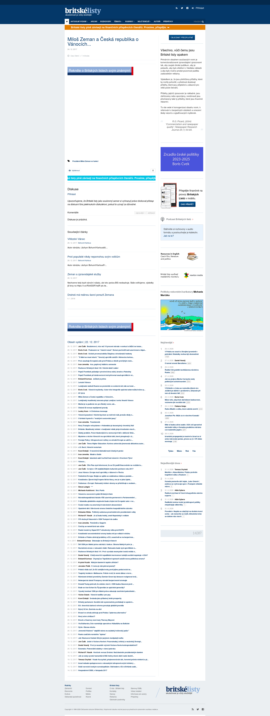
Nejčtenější (166, 342)
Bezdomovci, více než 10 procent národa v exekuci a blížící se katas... (114, 346)
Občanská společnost (73, 696)
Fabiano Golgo (180, 406)
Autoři (157, 21)
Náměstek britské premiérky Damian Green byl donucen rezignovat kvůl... (107, 576)
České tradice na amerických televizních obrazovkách (100, 505)
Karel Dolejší (83, 451)
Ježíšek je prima (99, 379)
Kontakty (113, 691)
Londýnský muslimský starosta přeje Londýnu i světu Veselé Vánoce (105, 400)
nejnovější (140, 212)
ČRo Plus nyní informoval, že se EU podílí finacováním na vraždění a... (114, 465)
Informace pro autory (139, 694)
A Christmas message (98, 411)
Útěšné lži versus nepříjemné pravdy (93, 407)
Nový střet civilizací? (86, 616)
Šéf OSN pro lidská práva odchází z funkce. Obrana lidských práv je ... (106, 544)
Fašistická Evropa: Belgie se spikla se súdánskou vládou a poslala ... (105, 476)
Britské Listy (183, 690)
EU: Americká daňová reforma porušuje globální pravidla (101, 605)
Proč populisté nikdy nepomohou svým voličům (94, 256)
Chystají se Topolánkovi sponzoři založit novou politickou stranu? (119, 558)
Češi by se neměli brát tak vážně (91, 526)
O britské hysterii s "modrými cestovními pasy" (97, 418)
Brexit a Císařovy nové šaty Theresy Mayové (96, 620)
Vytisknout (75, 170)
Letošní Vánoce (84, 382)
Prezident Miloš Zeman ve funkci (85, 161)
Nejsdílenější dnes (170, 463)
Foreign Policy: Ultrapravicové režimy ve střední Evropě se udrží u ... (105, 440)
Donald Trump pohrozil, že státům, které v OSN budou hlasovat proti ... (106, 584)
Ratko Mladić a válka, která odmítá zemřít (183, 409)
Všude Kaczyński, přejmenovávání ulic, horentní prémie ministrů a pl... (120, 659)
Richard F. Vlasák (85, 515)
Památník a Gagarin (98, 523)
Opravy (112, 694)
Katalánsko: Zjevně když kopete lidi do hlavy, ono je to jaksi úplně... (104, 479)
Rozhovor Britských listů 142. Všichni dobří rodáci (98, 368)
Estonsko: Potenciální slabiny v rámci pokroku (96, 648)
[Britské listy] (100, 71)
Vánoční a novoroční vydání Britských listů (95, 494)
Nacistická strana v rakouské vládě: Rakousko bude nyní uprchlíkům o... (107, 548)
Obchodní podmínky (117, 699)
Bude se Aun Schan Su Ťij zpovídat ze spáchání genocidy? (101, 587)
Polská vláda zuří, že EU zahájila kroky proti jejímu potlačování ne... (105, 569)
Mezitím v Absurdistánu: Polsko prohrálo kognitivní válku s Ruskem (181, 473)
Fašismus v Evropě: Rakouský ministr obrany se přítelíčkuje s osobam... (107, 483)
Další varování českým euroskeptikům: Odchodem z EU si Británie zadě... (107, 666)
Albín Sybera (180, 490)
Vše (194, 451)
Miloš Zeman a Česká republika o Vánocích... (96, 397)
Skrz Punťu (100, 490)
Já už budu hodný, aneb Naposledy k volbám (111, 515)
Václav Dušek (83, 594)
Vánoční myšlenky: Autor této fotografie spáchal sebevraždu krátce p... (116, 389)
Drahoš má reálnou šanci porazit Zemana (91, 294)
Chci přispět (187, 204)
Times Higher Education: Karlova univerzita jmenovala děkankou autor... (115, 443)
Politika (88, 691)
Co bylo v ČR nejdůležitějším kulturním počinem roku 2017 (110, 469)
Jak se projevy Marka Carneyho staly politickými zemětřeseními (180, 380)
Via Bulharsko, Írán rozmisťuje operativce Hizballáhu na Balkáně (104, 623)
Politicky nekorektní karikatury (182, 293)
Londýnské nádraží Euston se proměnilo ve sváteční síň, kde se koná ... (106, 386)
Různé (88, 696)
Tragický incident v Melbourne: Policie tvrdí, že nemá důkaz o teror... (105, 573)
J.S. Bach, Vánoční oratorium (90, 447)
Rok (187, 451)
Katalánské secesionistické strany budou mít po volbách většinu (104, 533)
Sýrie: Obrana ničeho (86, 627)
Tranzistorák (95, 422)
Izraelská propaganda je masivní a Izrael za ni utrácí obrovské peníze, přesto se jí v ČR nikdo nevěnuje (183, 439)
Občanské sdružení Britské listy (92, 709)
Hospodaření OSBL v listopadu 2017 (92, 670)
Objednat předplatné (182, 37)
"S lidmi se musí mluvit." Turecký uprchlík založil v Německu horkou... (106, 357)
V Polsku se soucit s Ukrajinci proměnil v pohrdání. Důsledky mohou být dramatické (182, 354)
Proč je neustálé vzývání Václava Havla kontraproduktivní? (113, 645)
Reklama (113, 696)
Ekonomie (68, 691)
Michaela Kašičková (86, 490)
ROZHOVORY (105, 21)
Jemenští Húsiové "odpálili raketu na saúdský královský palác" (103, 630)
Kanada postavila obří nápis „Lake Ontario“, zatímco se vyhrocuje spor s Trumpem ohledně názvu (183, 484)
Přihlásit (199, 8)
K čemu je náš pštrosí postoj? (103, 566)
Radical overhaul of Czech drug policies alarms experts (183, 494)
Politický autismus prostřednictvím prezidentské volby (114, 512)
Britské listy (84, 12)
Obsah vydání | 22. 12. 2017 (83, 342)
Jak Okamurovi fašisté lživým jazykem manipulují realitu (100, 638)
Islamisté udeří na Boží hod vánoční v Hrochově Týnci (111, 458)
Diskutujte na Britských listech (104, 540)
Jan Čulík (82, 346)
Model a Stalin (95, 454)
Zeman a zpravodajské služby (84, 274)
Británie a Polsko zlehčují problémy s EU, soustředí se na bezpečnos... (106, 537)
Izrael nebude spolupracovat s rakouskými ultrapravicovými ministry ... (106, 663)
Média (88, 694)
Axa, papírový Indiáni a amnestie (103, 364)
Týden (170, 451)
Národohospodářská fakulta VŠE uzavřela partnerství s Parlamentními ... (107, 497)
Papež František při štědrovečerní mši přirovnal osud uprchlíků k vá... (106, 375)
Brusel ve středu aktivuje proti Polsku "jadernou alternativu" (102, 612)
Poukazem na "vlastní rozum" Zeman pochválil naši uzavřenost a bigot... (117, 350)
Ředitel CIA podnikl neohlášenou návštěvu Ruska (182, 371)
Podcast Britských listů (179, 219)
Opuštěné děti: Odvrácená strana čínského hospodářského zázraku (105, 508)
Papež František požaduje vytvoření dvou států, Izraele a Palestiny (104, 371)
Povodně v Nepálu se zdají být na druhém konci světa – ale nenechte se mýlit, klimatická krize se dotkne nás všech (183, 514)
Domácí (89, 688)
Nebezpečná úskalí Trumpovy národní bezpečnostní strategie (102, 580)
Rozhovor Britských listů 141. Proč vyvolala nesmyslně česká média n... (107, 551)
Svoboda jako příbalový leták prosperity (106, 598)
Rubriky (129, 21)
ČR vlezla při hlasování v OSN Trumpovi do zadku (98, 519)
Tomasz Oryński (84, 659)
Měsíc (179, 451)
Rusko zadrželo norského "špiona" (92, 634)
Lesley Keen (83, 411)
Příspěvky (168, 21)
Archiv (94, 21)
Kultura (67, 694)
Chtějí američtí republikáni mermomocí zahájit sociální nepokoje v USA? (119, 555)
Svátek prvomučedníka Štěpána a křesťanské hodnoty (110, 353)
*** (92, 487)
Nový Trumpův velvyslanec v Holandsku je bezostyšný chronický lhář (106, 425)
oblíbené (151, 212)
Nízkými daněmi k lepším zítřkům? (104, 562)
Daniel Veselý (83, 555)
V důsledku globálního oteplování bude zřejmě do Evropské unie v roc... (106, 501)
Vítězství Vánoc (76, 239)
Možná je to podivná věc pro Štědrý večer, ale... (97, 404)
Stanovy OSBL (136, 688)
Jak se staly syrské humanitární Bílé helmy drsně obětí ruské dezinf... (106, 656)
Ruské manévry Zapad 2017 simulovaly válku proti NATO (101, 530)
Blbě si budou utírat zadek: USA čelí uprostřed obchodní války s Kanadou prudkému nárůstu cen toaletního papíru (183, 427)
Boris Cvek (82, 350)
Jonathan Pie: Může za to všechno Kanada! (182, 416)
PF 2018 (81, 393)
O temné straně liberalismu (178, 363)
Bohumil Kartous (84, 243)
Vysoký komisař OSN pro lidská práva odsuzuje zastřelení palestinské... (107, 591)
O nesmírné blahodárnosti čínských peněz (106, 451)
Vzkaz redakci (136, 691)
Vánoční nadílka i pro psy (101, 594)
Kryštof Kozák (84, 562)
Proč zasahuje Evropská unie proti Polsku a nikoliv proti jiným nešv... (105, 361)
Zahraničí (68, 688)
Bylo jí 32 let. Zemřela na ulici (90, 609)
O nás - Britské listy (117, 688)
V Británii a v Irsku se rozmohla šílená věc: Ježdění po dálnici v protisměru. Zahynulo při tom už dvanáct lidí (182, 390)
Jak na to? (169, 235)
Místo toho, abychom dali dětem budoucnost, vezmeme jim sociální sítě (182, 401)
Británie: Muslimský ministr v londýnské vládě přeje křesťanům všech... (107, 429)
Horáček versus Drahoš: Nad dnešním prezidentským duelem (118, 652)
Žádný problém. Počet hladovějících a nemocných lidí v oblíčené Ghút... (106, 433)
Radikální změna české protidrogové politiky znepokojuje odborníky (182, 503)
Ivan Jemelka (83, 364)
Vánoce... (82, 461)
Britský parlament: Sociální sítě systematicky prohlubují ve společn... (106, 602)
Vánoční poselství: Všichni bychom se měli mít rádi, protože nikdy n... (105, 415)
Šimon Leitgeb (84, 487)
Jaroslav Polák (84, 566)
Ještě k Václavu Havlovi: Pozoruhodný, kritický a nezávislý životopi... (114, 641)
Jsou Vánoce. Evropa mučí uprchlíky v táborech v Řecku (101, 472)
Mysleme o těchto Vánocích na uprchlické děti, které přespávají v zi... (105, 436)
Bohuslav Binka (84, 512)
